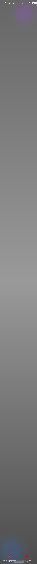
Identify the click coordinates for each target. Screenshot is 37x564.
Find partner (14, 12)
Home (6, 2)
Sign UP (23, 12)
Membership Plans (23, 3)
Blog (19, 2)
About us (10, 3)
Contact (29, 2)
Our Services (14, 3)
